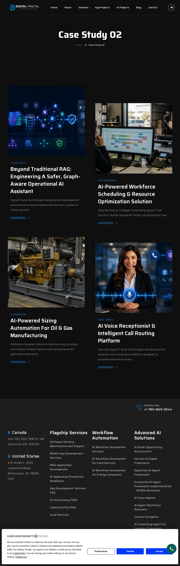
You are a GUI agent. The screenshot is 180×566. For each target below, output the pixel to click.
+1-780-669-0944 (158, 409)
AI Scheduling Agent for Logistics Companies (150, 526)
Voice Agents (106, 320)
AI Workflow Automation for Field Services (109, 461)
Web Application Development (61, 467)
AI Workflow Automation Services (109, 449)
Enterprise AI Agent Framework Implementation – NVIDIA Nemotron (153, 486)
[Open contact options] (171, 549)
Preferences (101, 551)
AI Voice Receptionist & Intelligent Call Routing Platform (126, 333)
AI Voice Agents (145, 498)
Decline (130, 551)
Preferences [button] (21, 557)
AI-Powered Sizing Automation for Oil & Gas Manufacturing (41, 327)
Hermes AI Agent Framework (145, 461)
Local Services (59, 514)
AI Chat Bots (18, 163)
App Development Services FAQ (68, 490)
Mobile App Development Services (66, 455)
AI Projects (123, 7)
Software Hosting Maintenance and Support (67, 444)
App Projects (102, 7)
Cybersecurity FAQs (63, 507)
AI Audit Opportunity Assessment (148, 449)
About (68, 7)
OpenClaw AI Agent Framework (147, 472)
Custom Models (107, 180)
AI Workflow (18, 314)
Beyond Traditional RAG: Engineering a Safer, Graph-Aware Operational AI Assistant (45, 180)
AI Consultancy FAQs (64, 500)
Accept (159, 551)
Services (83, 7)
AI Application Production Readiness (67, 478)
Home (54, 7)
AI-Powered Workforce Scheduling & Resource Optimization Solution (126, 194)
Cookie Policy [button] (19, 553)
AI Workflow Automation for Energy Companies (109, 472)
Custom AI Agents (146, 517)
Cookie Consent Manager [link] (19, 536)
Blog (138, 7)
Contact (153, 7)
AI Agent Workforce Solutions (147, 507)
